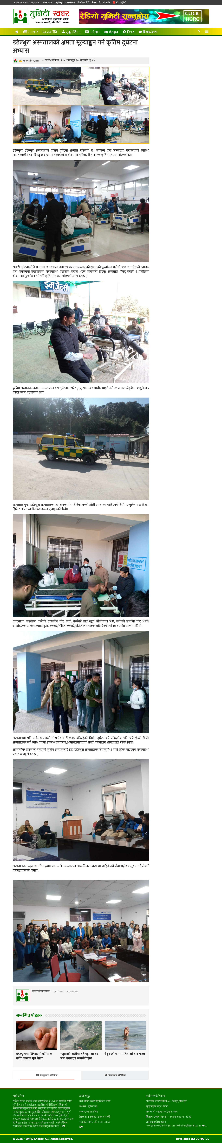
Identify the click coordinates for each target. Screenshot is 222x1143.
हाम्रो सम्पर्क (70, 2)
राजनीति (52, 32)
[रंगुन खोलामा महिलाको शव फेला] (125, 1035)
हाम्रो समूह (59, 2)
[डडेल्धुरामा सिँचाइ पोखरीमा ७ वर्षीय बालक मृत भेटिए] (36, 1035)
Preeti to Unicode (101, 2)
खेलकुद (113, 32)
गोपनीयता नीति (83, 2)
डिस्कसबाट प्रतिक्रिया (117, 1075)
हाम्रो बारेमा (47, 2)
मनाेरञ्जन (95, 32)
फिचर (130, 32)
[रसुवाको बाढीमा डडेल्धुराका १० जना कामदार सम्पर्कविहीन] (81, 1035)
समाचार (33, 32)
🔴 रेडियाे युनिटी (119, 2)
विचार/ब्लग (150, 32)
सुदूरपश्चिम (72, 32)
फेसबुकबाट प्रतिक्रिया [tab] (49, 1075)
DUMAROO (202, 1138)
